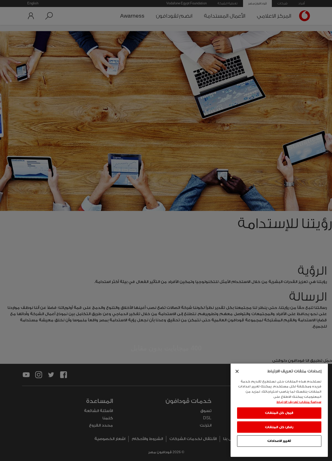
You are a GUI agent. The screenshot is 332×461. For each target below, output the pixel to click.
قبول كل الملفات (279, 413)
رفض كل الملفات (279, 427)
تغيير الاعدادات (279, 441)
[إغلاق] (237, 371)
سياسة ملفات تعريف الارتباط (298, 401)
